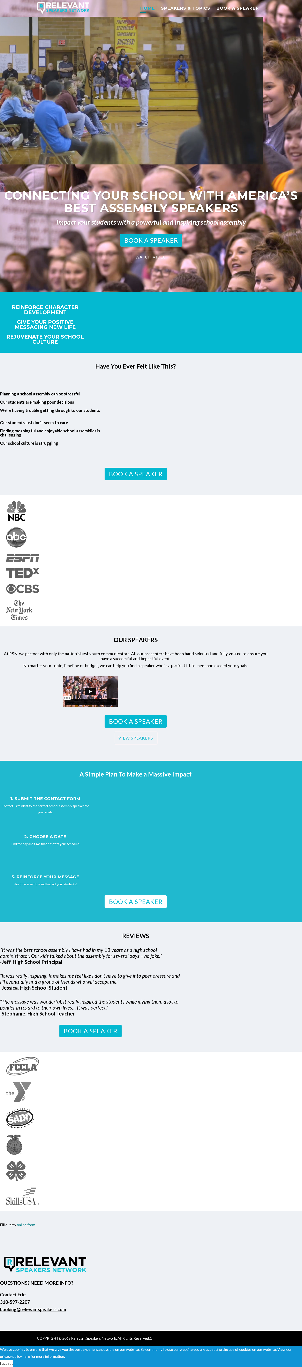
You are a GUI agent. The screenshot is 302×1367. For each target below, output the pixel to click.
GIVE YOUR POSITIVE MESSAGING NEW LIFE (45, 324)
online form (26, 1224)
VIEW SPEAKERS (135, 737)
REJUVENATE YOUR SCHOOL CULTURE (45, 339)
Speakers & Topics (185, 8)
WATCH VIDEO (151, 256)
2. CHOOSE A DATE (45, 837)
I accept (6, 1363)
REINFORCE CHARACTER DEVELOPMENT (45, 310)
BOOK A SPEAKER (151, 240)
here (26, 1356)
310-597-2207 (15, 1302)
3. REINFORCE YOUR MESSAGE (45, 877)
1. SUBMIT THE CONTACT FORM (45, 799)
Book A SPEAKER (237, 8)
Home (147, 8)
